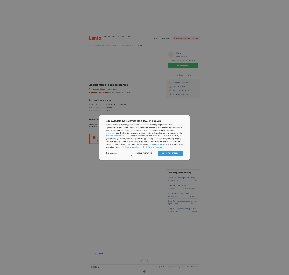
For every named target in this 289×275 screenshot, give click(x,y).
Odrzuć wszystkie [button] (143, 153)
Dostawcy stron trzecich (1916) (118, 136)
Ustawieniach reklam (157, 144)
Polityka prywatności (154, 147)
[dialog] (144, 137)
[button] (111, 153)
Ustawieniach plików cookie (135, 147)
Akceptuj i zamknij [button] (170, 153)
